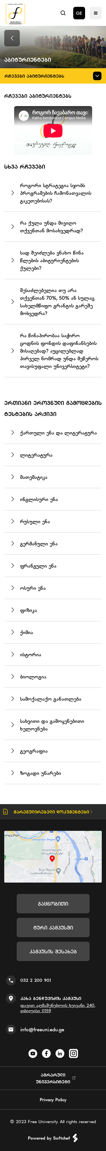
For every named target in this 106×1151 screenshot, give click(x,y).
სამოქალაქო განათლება (50, 698)
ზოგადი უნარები (40, 773)
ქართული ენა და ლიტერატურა (58, 432)
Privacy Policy (53, 1099)
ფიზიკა (28, 610)
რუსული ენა (35, 521)
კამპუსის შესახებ (53, 951)
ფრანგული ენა (38, 565)
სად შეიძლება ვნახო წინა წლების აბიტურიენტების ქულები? (52, 260)
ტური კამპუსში (53, 927)
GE (79, 13)
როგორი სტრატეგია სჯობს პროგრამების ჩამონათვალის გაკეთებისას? (55, 193)
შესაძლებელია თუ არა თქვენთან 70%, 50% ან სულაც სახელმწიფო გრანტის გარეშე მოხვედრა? (57, 301)
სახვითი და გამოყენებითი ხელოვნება (52, 725)
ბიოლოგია (33, 676)
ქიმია (26, 632)
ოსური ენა (33, 588)
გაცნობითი (53, 903)
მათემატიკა (33, 477)
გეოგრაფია (34, 751)
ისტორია (30, 654)
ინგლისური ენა (39, 499)
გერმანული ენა (39, 543)
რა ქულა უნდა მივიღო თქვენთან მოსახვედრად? (51, 227)
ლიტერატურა (36, 455)
